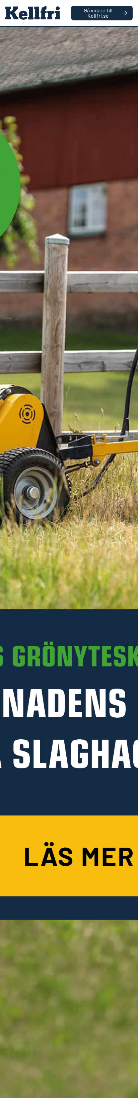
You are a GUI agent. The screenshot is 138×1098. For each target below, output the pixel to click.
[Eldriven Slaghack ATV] (69, 562)
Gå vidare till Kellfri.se (98, 13)
